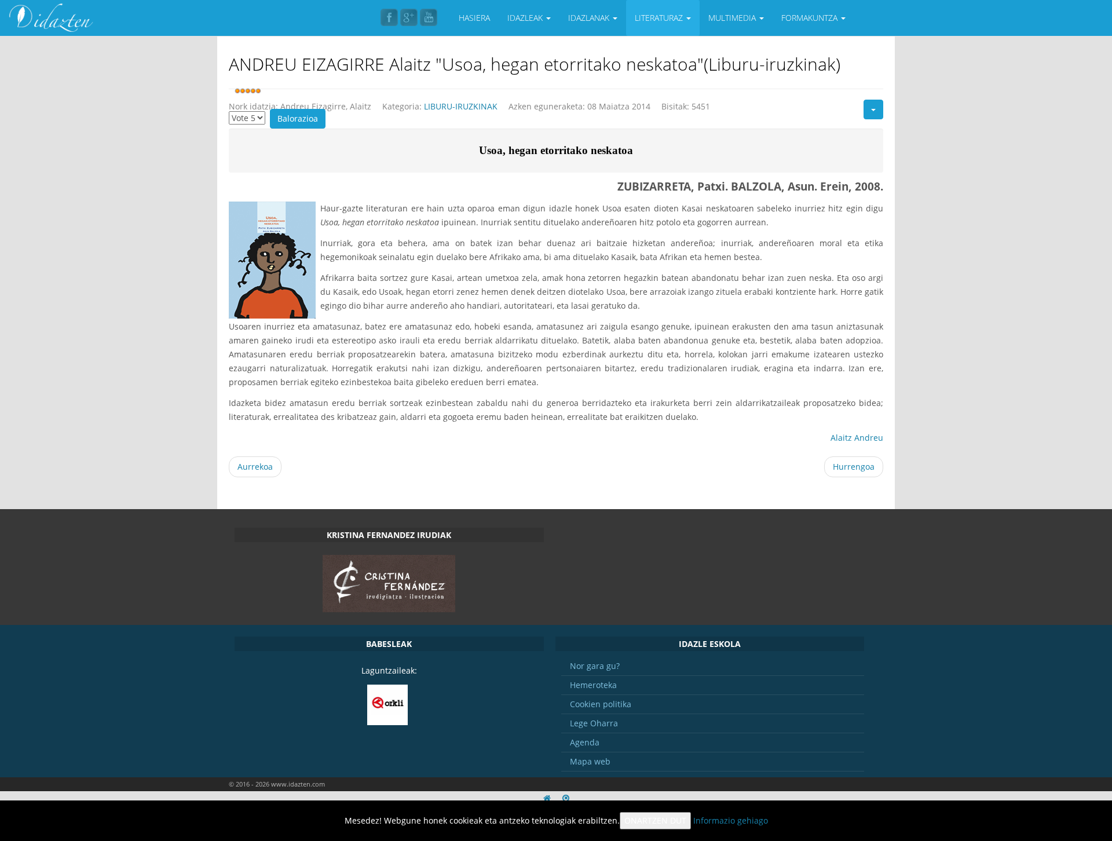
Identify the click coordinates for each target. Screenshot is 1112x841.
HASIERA (474, 17)
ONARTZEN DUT (655, 820)
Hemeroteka (593, 684)
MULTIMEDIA (733, 17)
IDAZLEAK (526, 17)
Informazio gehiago (730, 820)
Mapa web (590, 761)
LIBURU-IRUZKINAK (461, 106)
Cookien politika (600, 704)
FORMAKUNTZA (810, 17)
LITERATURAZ (660, 17)
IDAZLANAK (590, 17)
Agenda (584, 742)
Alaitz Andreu (857, 437)
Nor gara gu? (595, 665)
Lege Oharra (594, 723)
